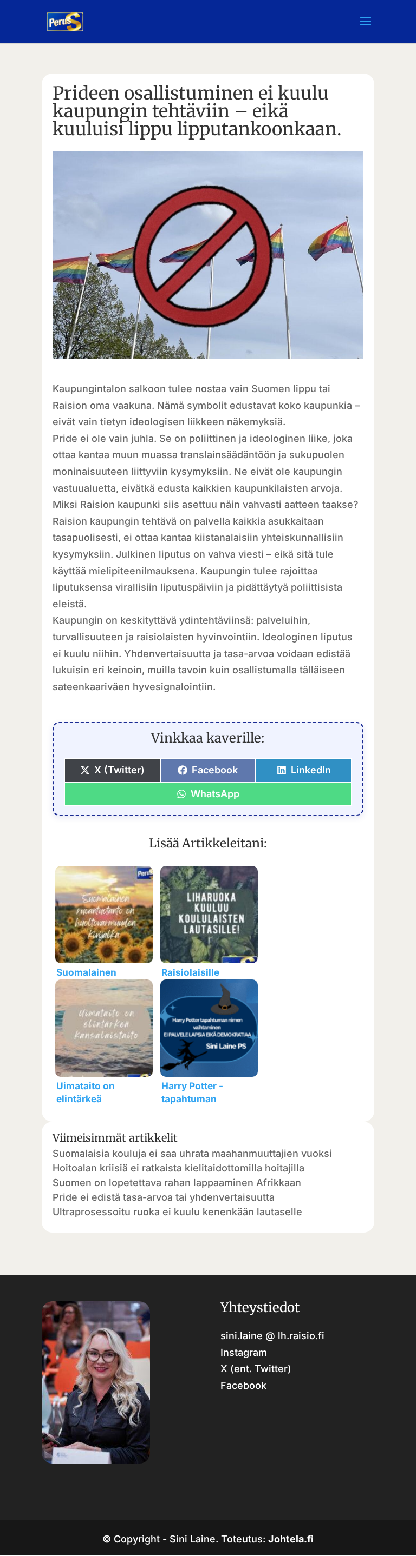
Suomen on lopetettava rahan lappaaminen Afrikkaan (177, 1182)
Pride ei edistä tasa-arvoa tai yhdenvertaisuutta (164, 1197)
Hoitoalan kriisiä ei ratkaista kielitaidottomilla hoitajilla (178, 1168)
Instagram (243, 1352)
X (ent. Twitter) (255, 1368)
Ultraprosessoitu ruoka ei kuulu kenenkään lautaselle (177, 1211)
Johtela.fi (291, 1539)
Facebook (243, 1385)
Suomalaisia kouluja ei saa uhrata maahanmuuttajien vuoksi (192, 1153)
